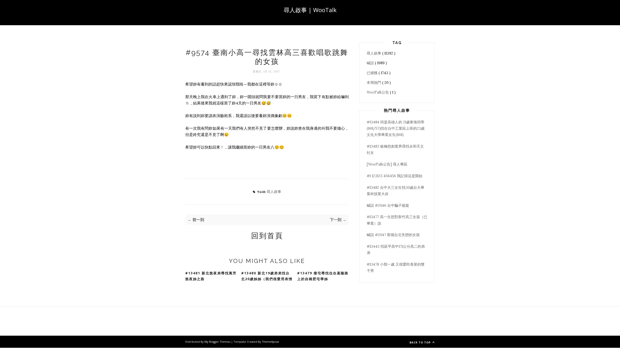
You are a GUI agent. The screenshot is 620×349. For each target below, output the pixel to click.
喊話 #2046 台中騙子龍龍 (388, 205)
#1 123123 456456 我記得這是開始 (394, 176)
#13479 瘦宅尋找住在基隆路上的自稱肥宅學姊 (323, 276)
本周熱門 (374, 82)
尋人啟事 (274, 191)
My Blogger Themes (217, 341)
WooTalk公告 (378, 92)
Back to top (421, 342)
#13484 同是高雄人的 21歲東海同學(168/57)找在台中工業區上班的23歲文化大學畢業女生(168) (396, 128)
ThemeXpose (270, 341)
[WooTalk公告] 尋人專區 (387, 164)
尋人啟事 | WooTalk (310, 10)
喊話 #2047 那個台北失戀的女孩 (393, 234)
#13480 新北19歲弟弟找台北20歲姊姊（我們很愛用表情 (267, 276)
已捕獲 (373, 73)
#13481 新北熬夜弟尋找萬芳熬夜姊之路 (211, 276)
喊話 (371, 63)
